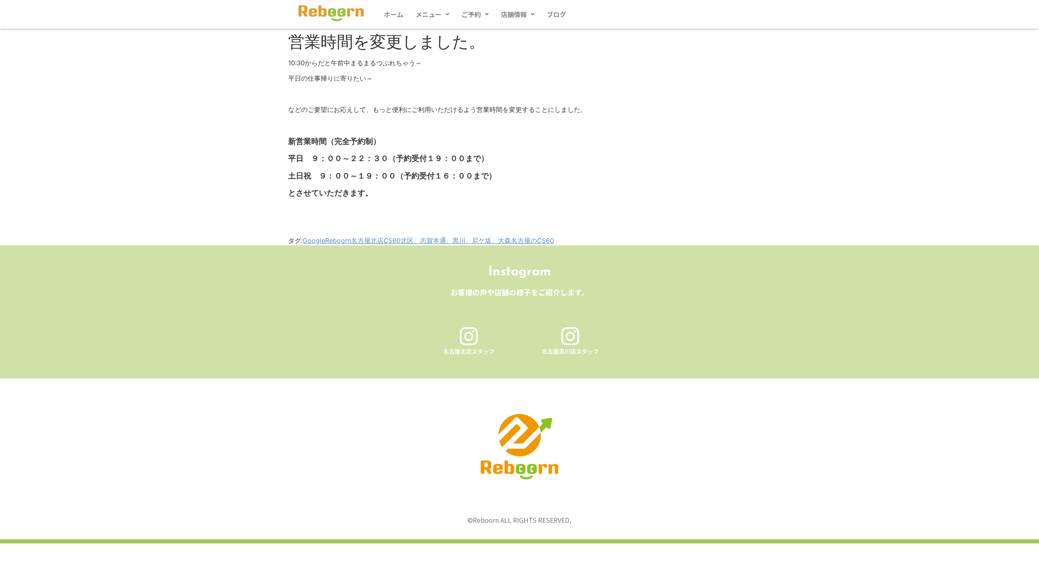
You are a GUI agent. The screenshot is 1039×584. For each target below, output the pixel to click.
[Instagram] (468, 336)
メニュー (429, 14)
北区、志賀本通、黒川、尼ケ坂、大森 (456, 240)
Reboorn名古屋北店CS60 (363, 240)
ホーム (393, 14)
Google (314, 240)
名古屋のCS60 (532, 240)
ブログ (556, 14)
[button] (432, 14)
